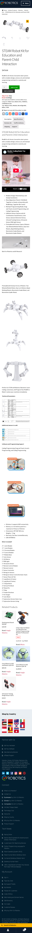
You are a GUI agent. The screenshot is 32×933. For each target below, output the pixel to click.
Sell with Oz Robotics (13, 804)
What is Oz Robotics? (10, 791)
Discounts (7, 814)
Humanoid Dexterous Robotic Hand (14, 858)
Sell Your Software (9, 749)
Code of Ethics (8, 894)
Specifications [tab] (18, 119)
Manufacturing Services (11, 752)
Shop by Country (9, 817)
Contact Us (7, 794)
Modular (15, 105)
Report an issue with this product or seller (15, 110)
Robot (3, 107)
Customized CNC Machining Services (15, 843)
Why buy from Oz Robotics (12, 820)
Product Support (9, 824)
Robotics (20, 10)
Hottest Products (12, 10)
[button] (27, 21)
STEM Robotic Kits (7, 103)
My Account (8, 930)
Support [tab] (14, 126)
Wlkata (22, 644)
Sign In (6, 877)
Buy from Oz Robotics (14, 797)
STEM (7, 107)
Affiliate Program (9, 755)
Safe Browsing (8, 900)
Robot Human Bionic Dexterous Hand (15, 855)
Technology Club (9, 810)
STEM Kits (24, 101)
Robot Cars (11, 101)
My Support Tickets (9, 884)
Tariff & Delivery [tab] (19, 123)
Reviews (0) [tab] (7, 123)
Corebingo (9, 97)
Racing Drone (8, 834)
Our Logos (7, 904)
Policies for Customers (10, 891)
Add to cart (14, 87)
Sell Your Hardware (9, 745)
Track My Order (8, 881)
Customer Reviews (9, 907)
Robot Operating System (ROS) (13, 851)
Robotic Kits (18, 101)
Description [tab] (8, 119)
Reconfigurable (22, 105)
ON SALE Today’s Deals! (11, 807)
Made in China (8, 105)
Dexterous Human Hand (11, 861)
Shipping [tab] (7, 126)
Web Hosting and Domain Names (14, 897)
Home (5, 10)
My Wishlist (7, 887)
